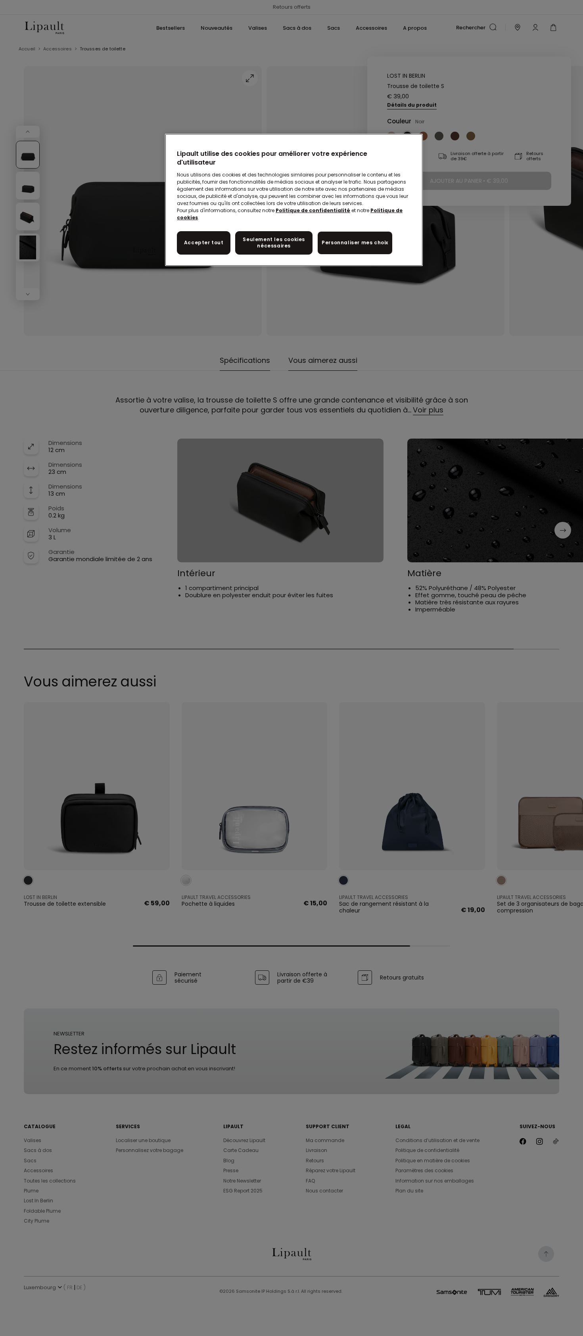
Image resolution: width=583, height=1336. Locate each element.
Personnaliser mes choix (355, 242)
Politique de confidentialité (313, 210)
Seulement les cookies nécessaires (274, 242)
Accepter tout (204, 242)
